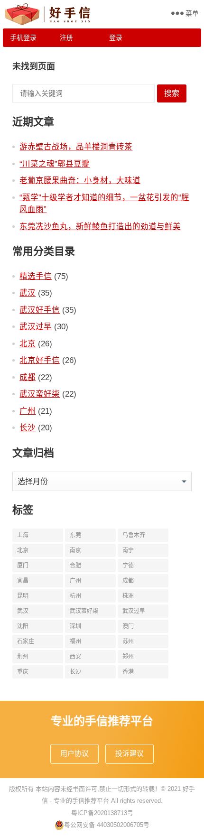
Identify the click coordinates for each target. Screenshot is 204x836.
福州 (75, 641)
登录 (115, 37)
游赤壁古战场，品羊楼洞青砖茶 (75, 146)
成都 (27, 377)
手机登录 (23, 37)
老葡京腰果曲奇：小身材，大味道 (79, 180)
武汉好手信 (39, 310)
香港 (128, 672)
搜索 (171, 93)
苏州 (128, 641)
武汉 (27, 292)
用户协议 (74, 753)
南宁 (128, 550)
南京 (75, 550)
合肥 (75, 565)
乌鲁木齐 (133, 535)
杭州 (75, 596)
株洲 (128, 596)
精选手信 (35, 276)
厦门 (22, 565)
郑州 (128, 656)
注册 (66, 37)
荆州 (22, 656)
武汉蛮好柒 (39, 394)
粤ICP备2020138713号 (102, 813)
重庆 (22, 672)
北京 (27, 343)
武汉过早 (35, 326)
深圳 (75, 626)
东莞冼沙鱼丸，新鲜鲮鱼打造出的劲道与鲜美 (100, 226)
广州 (27, 411)
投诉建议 (129, 753)
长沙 (27, 427)
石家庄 (25, 641)
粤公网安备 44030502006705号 (106, 824)
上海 (22, 535)
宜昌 (22, 580)
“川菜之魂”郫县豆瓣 (54, 163)
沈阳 (22, 626)
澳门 (128, 626)
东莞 (75, 535)
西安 (75, 656)
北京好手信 (39, 360)
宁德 (128, 565)
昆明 (22, 596)
